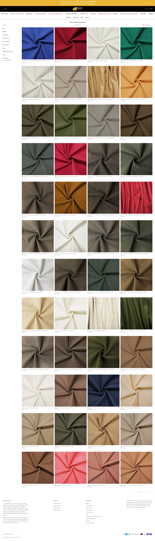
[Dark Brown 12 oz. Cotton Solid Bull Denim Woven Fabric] (136, 121)
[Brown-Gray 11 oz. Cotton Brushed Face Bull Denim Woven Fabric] (38, 236)
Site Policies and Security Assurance (94, 516)
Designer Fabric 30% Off (40, 13)
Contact (87, 17)
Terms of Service (89, 512)
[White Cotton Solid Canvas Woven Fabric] (38, 391)
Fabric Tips (75, 17)
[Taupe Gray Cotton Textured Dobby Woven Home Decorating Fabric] (104, 121)
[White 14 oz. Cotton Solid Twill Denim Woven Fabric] (71, 313)
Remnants (115, 13)
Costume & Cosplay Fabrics (71, 13)
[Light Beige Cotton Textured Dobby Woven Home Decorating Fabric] (71, 82)
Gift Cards (68, 17)
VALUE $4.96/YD (84, 13)
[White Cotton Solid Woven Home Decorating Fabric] (104, 43)
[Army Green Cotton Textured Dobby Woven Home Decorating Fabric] (71, 121)
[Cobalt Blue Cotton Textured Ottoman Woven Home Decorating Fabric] (38, 43)
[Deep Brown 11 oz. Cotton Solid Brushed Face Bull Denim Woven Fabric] (71, 352)
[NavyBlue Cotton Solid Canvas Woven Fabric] (104, 391)
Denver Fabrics (9, 537)
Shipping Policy (89, 505)
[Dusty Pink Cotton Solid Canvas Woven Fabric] (104, 468)
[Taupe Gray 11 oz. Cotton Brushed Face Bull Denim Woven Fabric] (104, 159)
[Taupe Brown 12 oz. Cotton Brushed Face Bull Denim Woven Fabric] (38, 352)
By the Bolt (93, 13)
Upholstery (151, 13)
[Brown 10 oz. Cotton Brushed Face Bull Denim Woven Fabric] (38, 198)
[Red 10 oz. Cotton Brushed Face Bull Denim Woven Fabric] (71, 159)
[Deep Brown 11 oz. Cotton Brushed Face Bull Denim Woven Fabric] (71, 275)
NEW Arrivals (5, 13)
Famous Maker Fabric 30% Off (56, 13)
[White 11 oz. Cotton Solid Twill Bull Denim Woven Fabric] (71, 236)
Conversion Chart (57, 503)
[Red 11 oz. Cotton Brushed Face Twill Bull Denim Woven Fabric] (136, 198)
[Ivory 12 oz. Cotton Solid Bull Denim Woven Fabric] (104, 313)
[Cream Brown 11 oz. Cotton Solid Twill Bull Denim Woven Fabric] (136, 352)
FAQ (82, 17)
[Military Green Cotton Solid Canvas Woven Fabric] (71, 429)
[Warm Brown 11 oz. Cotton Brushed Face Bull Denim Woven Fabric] (136, 275)
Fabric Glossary (56, 505)
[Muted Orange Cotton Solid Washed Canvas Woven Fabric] (136, 468)
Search (87, 503)
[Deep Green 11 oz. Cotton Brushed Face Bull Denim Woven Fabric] (38, 159)
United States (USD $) (147, 3)
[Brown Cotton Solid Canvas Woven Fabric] (38, 468)
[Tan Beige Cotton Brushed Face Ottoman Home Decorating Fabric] (104, 82)
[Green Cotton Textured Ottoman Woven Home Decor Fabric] (136, 43)
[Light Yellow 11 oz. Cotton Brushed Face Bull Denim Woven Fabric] (38, 313)
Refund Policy (89, 507)
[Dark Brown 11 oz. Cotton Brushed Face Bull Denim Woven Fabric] (104, 198)
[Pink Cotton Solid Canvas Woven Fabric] (71, 468)
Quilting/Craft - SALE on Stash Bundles (129, 13)
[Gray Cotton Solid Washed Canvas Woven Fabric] (136, 429)
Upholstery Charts (57, 507)
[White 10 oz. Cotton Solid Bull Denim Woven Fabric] (38, 275)
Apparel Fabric (29, 13)
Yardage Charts (56, 510)
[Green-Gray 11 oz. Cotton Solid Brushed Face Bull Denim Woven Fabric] (136, 236)
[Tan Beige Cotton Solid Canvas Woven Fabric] (104, 429)
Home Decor (143, 13)
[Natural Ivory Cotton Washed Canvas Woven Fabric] (136, 391)
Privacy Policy (89, 510)
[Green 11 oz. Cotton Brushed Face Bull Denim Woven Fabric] (136, 159)
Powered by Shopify (15, 537)
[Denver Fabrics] (77, 9)
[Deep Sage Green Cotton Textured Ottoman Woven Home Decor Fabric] (38, 121)
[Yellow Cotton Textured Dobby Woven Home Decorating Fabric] (136, 82)
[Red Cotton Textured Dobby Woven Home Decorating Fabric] (71, 43)
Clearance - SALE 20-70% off (16, 13)
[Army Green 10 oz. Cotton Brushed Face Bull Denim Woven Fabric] (104, 352)
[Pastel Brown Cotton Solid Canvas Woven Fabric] (71, 391)
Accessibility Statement (91, 518)
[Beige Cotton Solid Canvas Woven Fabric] (38, 429)
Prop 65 (88, 520)
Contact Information (90, 523)
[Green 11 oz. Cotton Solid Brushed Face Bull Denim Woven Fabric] (136, 313)
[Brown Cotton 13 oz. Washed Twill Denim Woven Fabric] (71, 198)
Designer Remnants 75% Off (104, 13)
